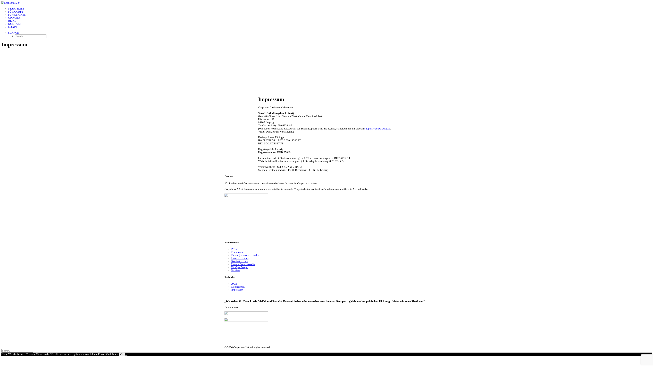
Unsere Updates (239, 258)
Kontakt (15, 23)
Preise (234, 249)
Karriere (235, 270)
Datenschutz (238, 286)
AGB (234, 283)
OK (121, 354)
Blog (12, 20)
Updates (14, 17)
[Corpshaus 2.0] (326, 2)
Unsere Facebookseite (243, 264)
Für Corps (15, 11)
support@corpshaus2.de (377, 128)
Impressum (237, 289)
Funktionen (17, 14)
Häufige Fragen (239, 267)
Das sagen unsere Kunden (245, 255)
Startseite (16, 8)
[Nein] (126, 355)
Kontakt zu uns (239, 261)
